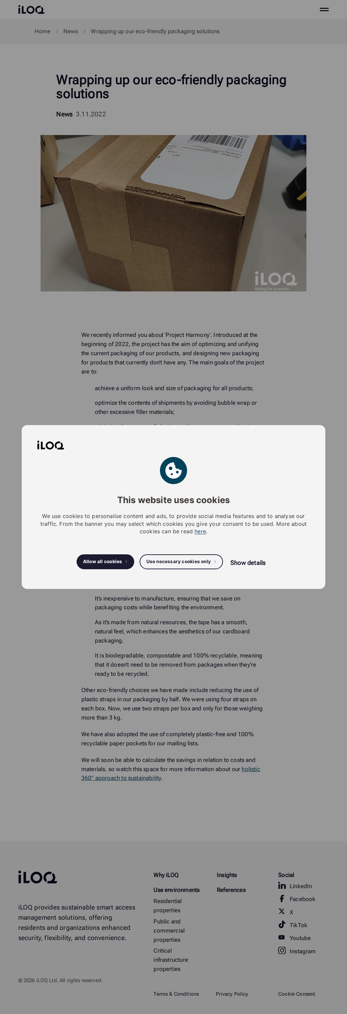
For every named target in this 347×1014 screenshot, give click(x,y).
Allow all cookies (102, 561)
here (200, 531)
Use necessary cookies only (178, 561)
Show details (248, 562)
